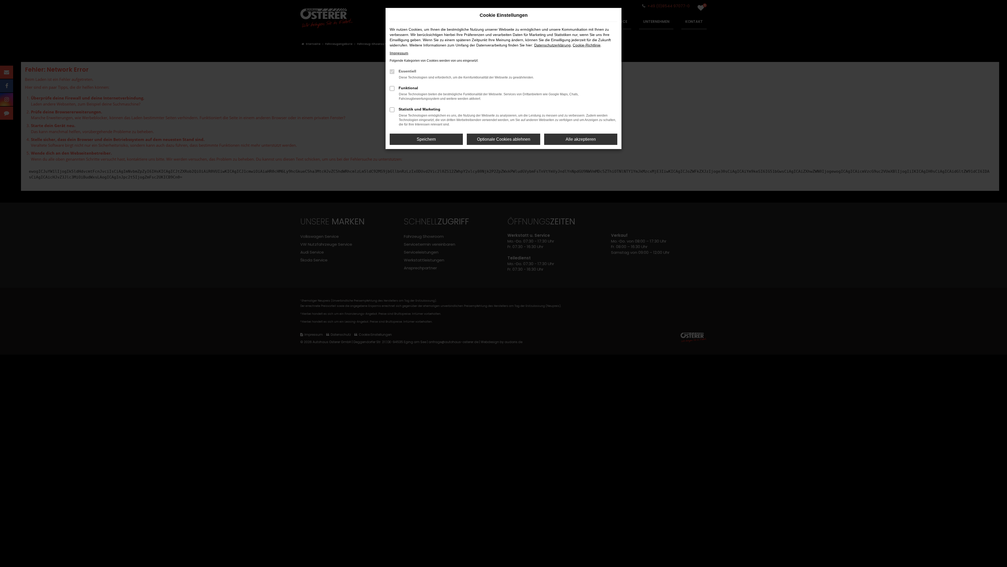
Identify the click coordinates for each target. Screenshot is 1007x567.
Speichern (426, 139)
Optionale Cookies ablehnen (503, 139)
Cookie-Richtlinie (587, 45)
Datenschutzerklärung (552, 45)
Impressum (399, 53)
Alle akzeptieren (581, 139)
